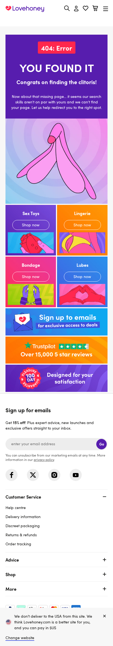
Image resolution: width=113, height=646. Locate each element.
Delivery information (23, 516)
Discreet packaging (22, 525)
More (10, 589)
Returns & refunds (21, 534)
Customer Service (23, 497)
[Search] (67, 8)
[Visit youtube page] (76, 475)
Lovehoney (56, 21)
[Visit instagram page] (54, 475)
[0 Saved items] (86, 9)
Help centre (15, 507)
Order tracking (18, 543)
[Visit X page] (33, 475)
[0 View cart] (95, 9)
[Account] (76, 9)
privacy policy (44, 459)
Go (101, 444)
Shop (10, 574)
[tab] (56, 519)
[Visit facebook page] (11, 475)
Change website (19, 637)
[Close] (104, 616)
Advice (12, 560)
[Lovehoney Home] (24, 8)
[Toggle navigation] (105, 9)
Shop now (30, 230)
